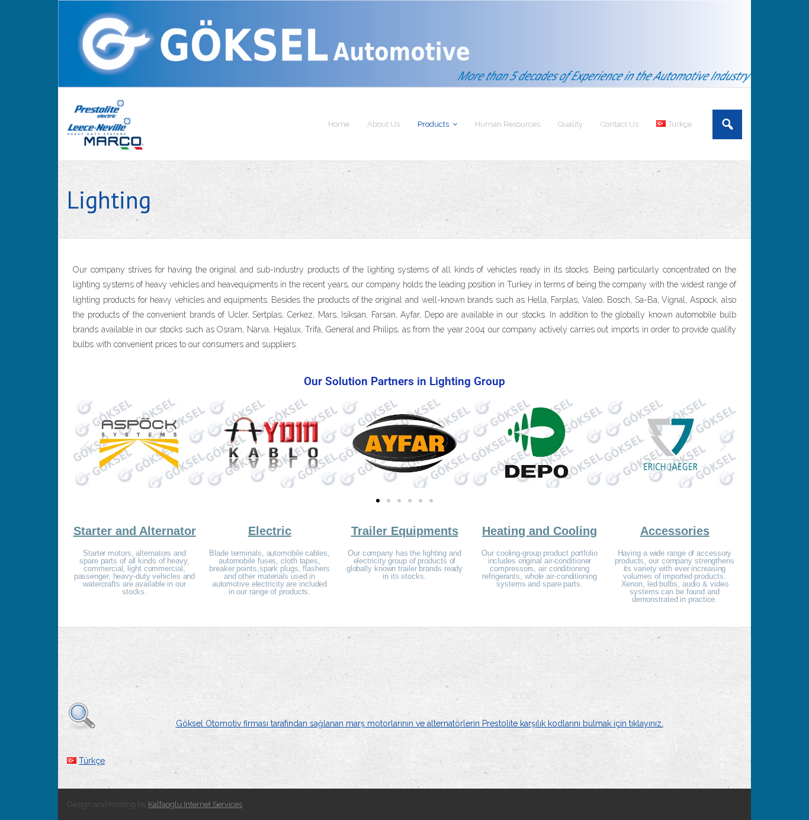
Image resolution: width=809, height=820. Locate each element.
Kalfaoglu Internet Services (195, 804)
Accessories (675, 530)
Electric (269, 530)
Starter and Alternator (134, 530)
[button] (86, 445)
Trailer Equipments (404, 530)
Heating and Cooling (539, 530)
